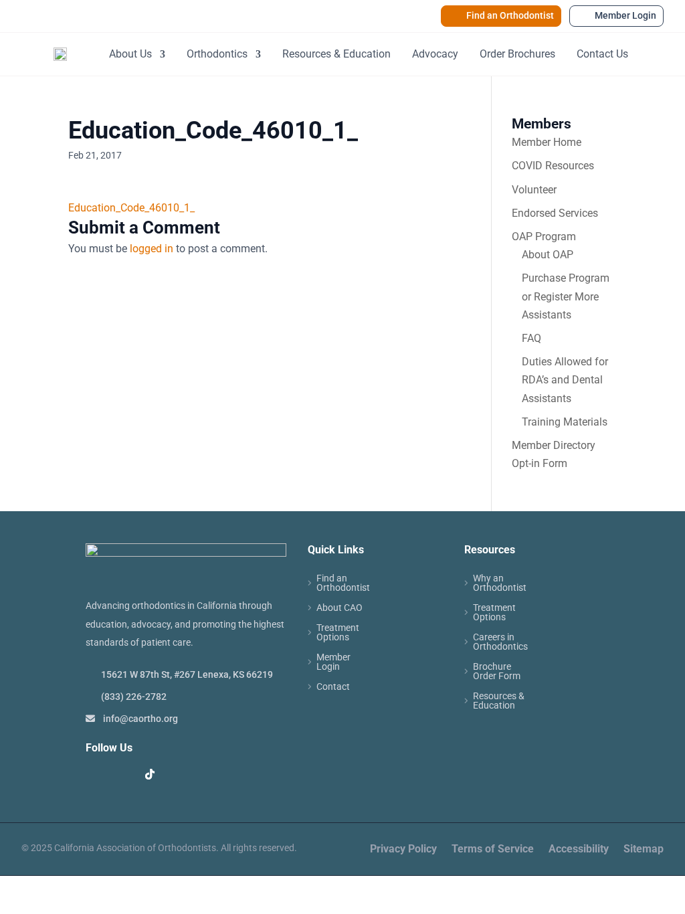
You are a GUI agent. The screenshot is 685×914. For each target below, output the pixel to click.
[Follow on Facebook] (96, 774)
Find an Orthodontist (510, 15)
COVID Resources (553, 165)
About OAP (547, 254)
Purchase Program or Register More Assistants (565, 296)
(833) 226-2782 (134, 696)
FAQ (531, 338)
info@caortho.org (140, 718)
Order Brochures (517, 54)
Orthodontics (217, 54)
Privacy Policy (403, 849)
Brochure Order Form (496, 671)
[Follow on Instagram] (123, 774)
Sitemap (643, 849)
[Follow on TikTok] (150, 774)
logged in (151, 248)
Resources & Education (336, 54)
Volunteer (534, 189)
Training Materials (564, 422)
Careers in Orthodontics (500, 642)
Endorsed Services (555, 213)
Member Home (546, 142)
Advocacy (435, 54)
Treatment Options (337, 632)
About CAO (339, 608)
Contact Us (602, 54)
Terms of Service (493, 849)
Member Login (625, 15)
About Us (130, 54)
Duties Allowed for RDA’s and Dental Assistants (565, 379)
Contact (333, 687)
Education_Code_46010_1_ (131, 207)
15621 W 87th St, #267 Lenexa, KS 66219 (187, 674)
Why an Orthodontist (499, 583)
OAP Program (544, 236)
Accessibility (579, 849)
